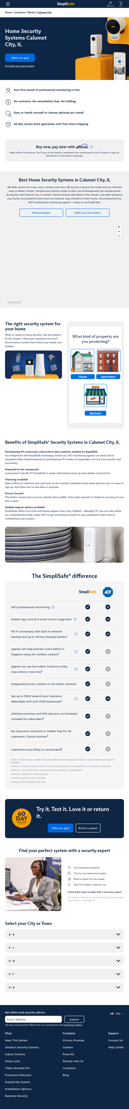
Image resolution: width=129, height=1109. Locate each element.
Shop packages (41, 212)
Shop (8, 1033)
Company (69, 1033)
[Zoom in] (119, 227)
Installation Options (18, 1088)
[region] (64, 264)
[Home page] (66, 4)
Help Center (116, 1047)
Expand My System (17, 1081)
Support (113, 1033)
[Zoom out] (119, 231)
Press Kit (68, 1054)
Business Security (16, 1095)
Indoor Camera (15, 1054)
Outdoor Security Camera (22, 1047)
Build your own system (88, 212)
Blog (66, 1075)
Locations (19, 12)
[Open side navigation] (7, 4)
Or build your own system (19, 65)
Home (8, 12)
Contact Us (115, 1040)
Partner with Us (73, 1061)
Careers (68, 1047)
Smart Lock (12, 1061)
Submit (74, 1019)
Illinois (31, 12)
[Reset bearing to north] (119, 236)
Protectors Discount (18, 1075)
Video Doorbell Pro (17, 1068)
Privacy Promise (73, 1040)
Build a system (88, 828)
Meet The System (16, 1040)
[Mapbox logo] (14, 302)
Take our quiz (60, 828)
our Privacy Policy (73, 1024)
